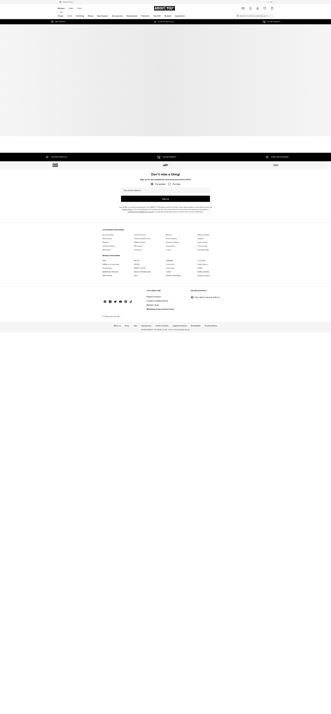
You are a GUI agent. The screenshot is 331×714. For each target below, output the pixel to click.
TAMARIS (169, 261)
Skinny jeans (107, 238)
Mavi (136, 276)
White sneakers (204, 235)
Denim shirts (202, 242)
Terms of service (162, 326)
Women (61, 8)
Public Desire (203, 264)
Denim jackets (171, 238)
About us (117, 326)
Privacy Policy (127, 209)
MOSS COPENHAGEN (142, 272)
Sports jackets (108, 235)
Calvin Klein (170, 268)
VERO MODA (107, 276)
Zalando (181, 330)
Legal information (180, 326)
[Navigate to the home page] (116, 292)
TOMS (168, 272)
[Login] (250, 8)
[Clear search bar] (271, 16)
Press (127, 326)
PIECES (137, 264)
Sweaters (138, 250)
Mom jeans (138, 246)
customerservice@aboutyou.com (141, 212)
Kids (79, 8)
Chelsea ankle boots (142, 238)
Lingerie (201, 238)
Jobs (135, 326)
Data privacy (146, 326)
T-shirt (168, 250)
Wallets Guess (139, 242)
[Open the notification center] (257, 8)
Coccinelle (201, 261)
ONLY (104, 261)
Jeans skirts (170, 246)
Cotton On (170, 264)
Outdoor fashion (172, 242)
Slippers (105, 242)
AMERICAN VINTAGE (110, 272)
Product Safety (211, 326)
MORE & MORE (203, 272)
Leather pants (140, 235)
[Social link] (105, 301)
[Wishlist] (264, 8)
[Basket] (272, 8)
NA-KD (136, 261)
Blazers (169, 235)
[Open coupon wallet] (243, 8)
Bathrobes (106, 250)
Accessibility (196, 326)
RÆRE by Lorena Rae (110, 264)
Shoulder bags (203, 250)
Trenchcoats (202, 246)
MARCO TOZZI (139, 268)
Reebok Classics (204, 276)
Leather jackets (108, 246)
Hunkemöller (107, 268)
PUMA (200, 268)
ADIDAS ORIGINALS (173, 276)
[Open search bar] (237, 16)
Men (71, 8)
